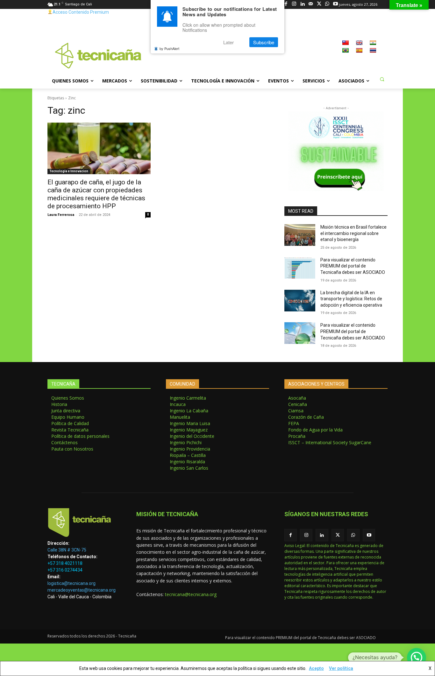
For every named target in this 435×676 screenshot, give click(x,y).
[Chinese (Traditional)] (345, 42)
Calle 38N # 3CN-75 (66, 549)
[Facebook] (285, 4)
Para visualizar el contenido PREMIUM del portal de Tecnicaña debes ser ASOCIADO (352, 266)
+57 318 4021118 (64, 563)
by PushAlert (169, 48)
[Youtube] (335, 4)
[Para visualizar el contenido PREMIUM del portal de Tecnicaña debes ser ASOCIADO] (299, 268)
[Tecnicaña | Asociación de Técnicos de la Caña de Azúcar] (84, 524)
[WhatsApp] (327, 4)
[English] (359, 42)
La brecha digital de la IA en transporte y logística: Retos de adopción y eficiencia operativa (351, 299)
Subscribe (263, 42)
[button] (382, 79)
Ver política (341, 668)
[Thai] (373, 50)
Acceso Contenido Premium (81, 12)
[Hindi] (373, 42)
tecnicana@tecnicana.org (191, 594)
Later (228, 42)
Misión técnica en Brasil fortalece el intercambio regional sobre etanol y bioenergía (353, 233)
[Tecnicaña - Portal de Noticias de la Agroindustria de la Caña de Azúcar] (98, 55)
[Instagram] (294, 4)
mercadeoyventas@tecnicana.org (81, 590)
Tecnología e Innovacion (68, 171)
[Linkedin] (302, 4)
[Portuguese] (345, 50)
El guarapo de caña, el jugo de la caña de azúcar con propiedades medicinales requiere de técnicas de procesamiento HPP (96, 194)
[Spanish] (359, 50)
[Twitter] (319, 4)
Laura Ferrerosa (60, 215)
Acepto (316, 668)
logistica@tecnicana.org (71, 583)
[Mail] (310, 4)
